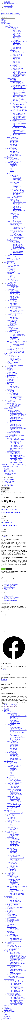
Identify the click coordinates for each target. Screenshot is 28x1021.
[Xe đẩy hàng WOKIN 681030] (9, 509)
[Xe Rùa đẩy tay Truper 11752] (8, 522)
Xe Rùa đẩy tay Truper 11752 (10, 525)
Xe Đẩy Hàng (7, 482)
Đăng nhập (3, 1016)
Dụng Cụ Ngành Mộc (9, 479)
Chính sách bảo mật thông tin (11, 584)
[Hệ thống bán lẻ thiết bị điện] (8, 706)
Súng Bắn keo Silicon (9, 485)
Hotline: (6, 1018)
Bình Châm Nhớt (8, 484)
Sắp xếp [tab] (3, 489)
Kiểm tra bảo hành (8, 7)
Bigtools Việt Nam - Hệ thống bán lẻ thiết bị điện (10, 13)
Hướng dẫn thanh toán (9, 598)
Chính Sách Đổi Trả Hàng (10, 600)
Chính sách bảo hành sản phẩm (11, 597)
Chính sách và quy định (9, 587)
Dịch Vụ (8, 464)
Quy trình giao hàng (9, 588)
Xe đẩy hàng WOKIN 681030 (10, 512)
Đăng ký (8, 1016)
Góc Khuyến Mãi (14, 464)
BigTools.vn (4, 536)
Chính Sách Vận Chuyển (10, 585)
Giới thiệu (3, 464)
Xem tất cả (15, 40)
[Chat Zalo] (2, 1019)
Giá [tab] (7, 489)
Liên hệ (5, 589)
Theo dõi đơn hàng (8, 6)
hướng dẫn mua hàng (9, 596)
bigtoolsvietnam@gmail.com (11, 3)
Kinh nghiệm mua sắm (6, 466)
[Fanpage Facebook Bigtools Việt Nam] (14, 660)
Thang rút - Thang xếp (9, 481)
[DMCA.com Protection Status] (7, 569)
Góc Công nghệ (23, 464)
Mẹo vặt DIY (15, 466)
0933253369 (7, 2)
